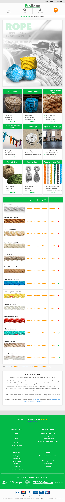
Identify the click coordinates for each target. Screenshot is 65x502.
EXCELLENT (36, 16)
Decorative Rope (50, 119)
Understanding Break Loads (54, 190)
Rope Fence (8, 153)
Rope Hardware (32, 162)
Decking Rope (9, 151)
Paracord (7, 190)
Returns (17, 436)
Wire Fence (36, 399)
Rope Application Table (52, 186)
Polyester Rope (29, 117)
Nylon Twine (8, 188)
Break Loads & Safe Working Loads (48, 441)
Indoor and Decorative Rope (53, 91)
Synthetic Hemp (30, 119)
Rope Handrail (50, 117)
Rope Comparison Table (52, 162)
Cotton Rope (8, 115)
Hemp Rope (8, 119)
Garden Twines (9, 186)
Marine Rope (32, 127)
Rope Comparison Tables (48, 433)
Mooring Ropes (29, 153)
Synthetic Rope (32, 91)
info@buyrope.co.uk (48, 461)
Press (16, 448)
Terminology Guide (51, 188)
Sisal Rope (17, 464)
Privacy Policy (26, 496)
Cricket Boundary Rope (52, 151)
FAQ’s (16, 438)
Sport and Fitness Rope (52, 127)
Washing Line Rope (10, 154)
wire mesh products (36, 401)
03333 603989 (48, 463)
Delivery (16, 433)
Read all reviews (32, 422)
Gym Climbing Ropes (52, 153)
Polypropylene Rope (17, 469)
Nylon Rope (28, 115)
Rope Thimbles (29, 186)
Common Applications (48, 436)
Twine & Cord (12, 162)
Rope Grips (28, 190)
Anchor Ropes (29, 151)
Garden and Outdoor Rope (12, 127)
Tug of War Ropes (51, 154)
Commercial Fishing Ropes (33, 154)
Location (48, 466)
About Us (17, 443)
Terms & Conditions (37, 496)
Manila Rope (8, 117)
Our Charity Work (17, 445)
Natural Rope (12, 91)
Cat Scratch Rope (50, 115)
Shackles (27, 188)
